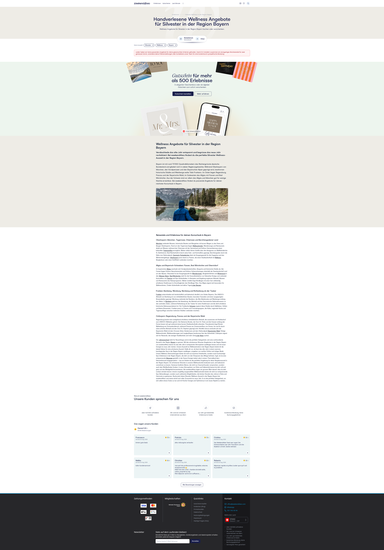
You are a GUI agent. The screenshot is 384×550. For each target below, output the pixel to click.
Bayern (173, 342)
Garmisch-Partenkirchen (181, 255)
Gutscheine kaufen (200, 504)
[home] (142, 3)
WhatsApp (230, 507)
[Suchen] (248, 3)
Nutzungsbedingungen (202, 515)
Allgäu (169, 269)
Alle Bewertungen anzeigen (192, 485)
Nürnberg (168, 301)
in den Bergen (196, 285)
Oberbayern (174, 258)
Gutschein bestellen (183, 94)
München (159, 243)
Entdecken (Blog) (199, 506)
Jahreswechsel (164, 340)
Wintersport (222, 274)
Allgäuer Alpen (164, 276)
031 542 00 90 (232, 510)
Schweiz (192, 306)
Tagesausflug (167, 250)
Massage (169, 358)
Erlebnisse (157, 3)
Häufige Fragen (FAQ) (201, 521)
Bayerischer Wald (214, 331)
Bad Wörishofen (175, 276)
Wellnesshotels (198, 246)
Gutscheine (166, 3)
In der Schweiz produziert (193, 131)
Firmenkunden (199, 509)
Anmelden (195, 541)
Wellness (218, 258)
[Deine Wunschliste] (243, 3)
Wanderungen (197, 274)
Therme (169, 278)
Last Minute (176, 3)
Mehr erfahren (203, 94)
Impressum (198, 518)
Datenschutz (198, 512)
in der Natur (200, 336)
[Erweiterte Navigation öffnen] (183, 3)
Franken (159, 294)
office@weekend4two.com (236, 504)
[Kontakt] (240, 3)
